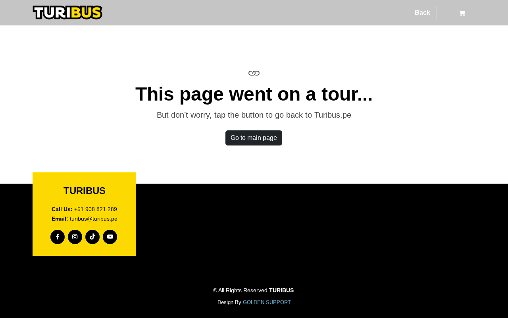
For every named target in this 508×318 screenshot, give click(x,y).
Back (422, 12)
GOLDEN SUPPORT (267, 302)
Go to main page (254, 137)
